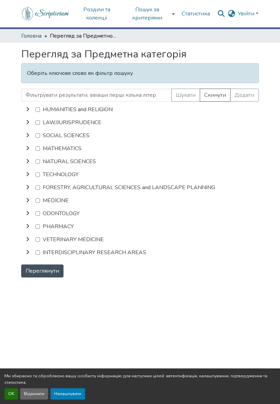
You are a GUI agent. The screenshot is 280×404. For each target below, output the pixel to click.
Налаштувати (67, 394)
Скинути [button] (215, 95)
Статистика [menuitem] (196, 13)
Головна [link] (31, 36)
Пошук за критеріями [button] (147, 14)
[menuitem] (149, 13)
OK (11, 394)
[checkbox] (38, 109)
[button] (45, 14)
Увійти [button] (247, 13)
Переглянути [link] (42, 271)
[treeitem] (140, 122)
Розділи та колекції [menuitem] (96, 14)
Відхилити (34, 394)
